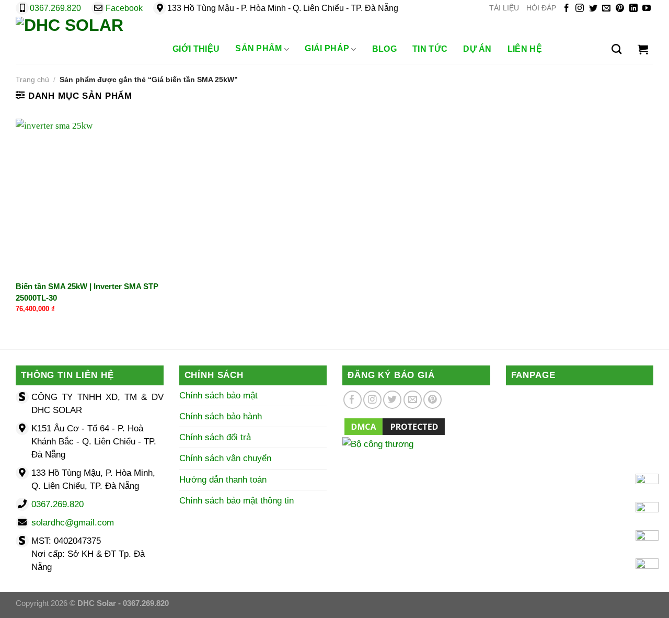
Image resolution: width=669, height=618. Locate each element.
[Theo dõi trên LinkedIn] (633, 8)
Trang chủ (32, 80)
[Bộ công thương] (416, 457)
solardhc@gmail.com (72, 523)
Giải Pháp (327, 48)
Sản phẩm (258, 48)
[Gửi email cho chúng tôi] (606, 8)
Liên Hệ (524, 48)
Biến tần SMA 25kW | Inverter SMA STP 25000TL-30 (87, 292)
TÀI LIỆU (504, 8)
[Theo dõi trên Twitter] (593, 8)
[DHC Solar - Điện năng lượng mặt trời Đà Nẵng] (84, 40)
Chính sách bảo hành (220, 416)
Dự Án (477, 48)
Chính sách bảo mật (218, 395)
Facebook (124, 8)
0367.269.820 (55, 8)
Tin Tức (429, 48)
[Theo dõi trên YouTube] (646, 8)
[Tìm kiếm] (616, 49)
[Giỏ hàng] (642, 49)
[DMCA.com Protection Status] (394, 426)
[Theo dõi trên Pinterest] (620, 8)
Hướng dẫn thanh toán (223, 480)
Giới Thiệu (196, 48)
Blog (384, 48)
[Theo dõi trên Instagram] (579, 8)
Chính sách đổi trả (215, 437)
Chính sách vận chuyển (225, 458)
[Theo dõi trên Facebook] (566, 8)
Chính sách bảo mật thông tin (236, 501)
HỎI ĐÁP (541, 8)
